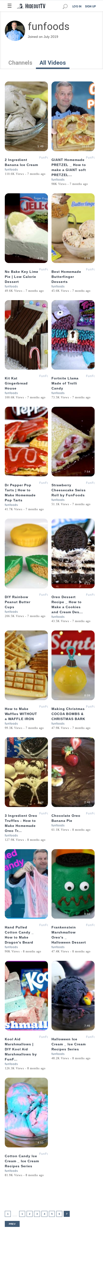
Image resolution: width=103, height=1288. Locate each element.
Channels (20, 62)
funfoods (11, 169)
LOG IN (76, 6)
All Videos (53, 62)
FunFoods (46, 157)
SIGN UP (90, 6)
